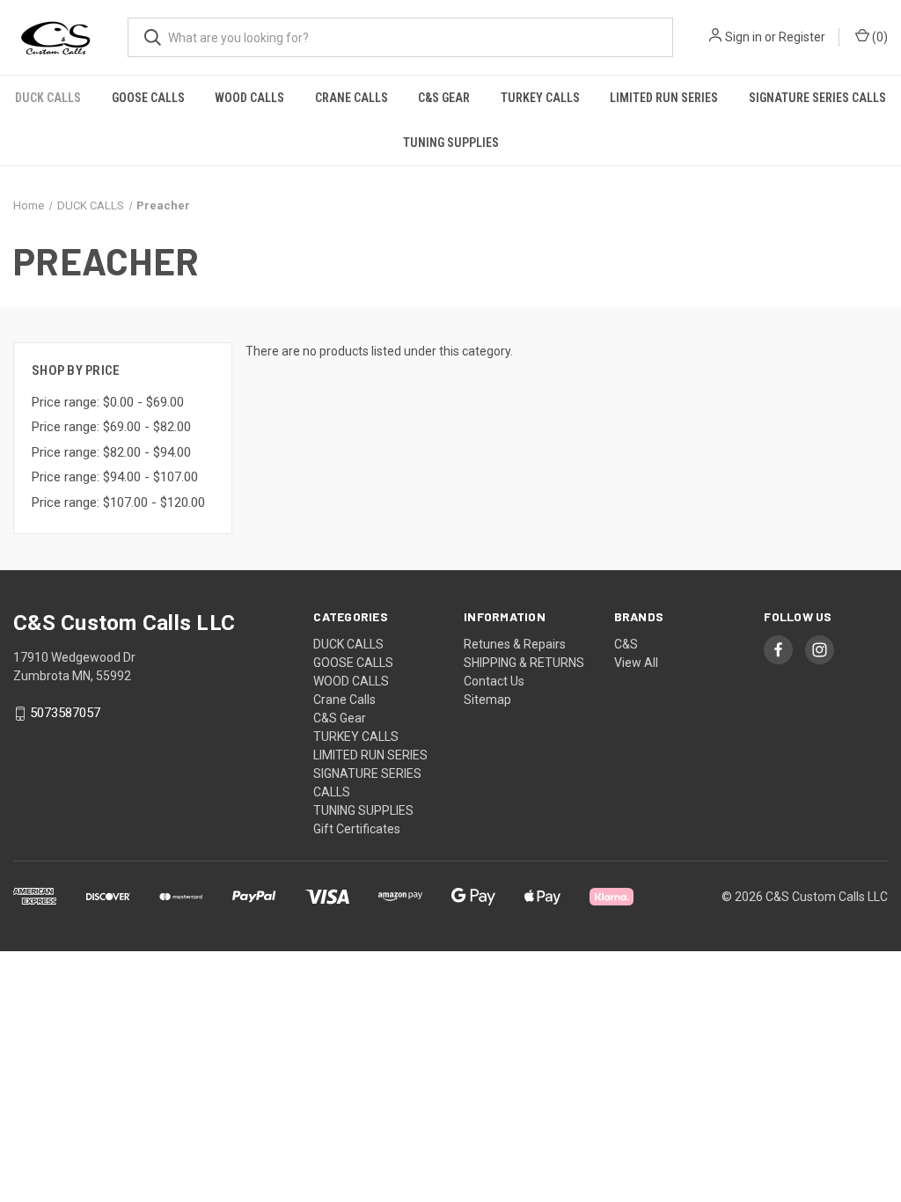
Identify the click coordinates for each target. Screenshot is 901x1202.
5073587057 (65, 714)
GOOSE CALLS (148, 98)
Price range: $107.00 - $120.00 (118, 502)
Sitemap (487, 700)
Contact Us (494, 681)
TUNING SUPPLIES (451, 143)
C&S (626, 644)
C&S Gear (444, 98)
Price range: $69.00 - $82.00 (111, 427)
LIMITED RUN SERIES (664, 98)
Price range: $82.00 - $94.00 (111, 452)
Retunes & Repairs (515, 644)
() (878, 37)
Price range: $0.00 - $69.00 (108, 402)
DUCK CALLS (48, 98)
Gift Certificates (356, 829)
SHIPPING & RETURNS (524, 663)
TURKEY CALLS (540, 98)
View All (636, 663)
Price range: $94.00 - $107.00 (115, 477)
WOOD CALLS (249, 98)
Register (802, 37)
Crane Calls (351, 98)
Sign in (743, 37)
